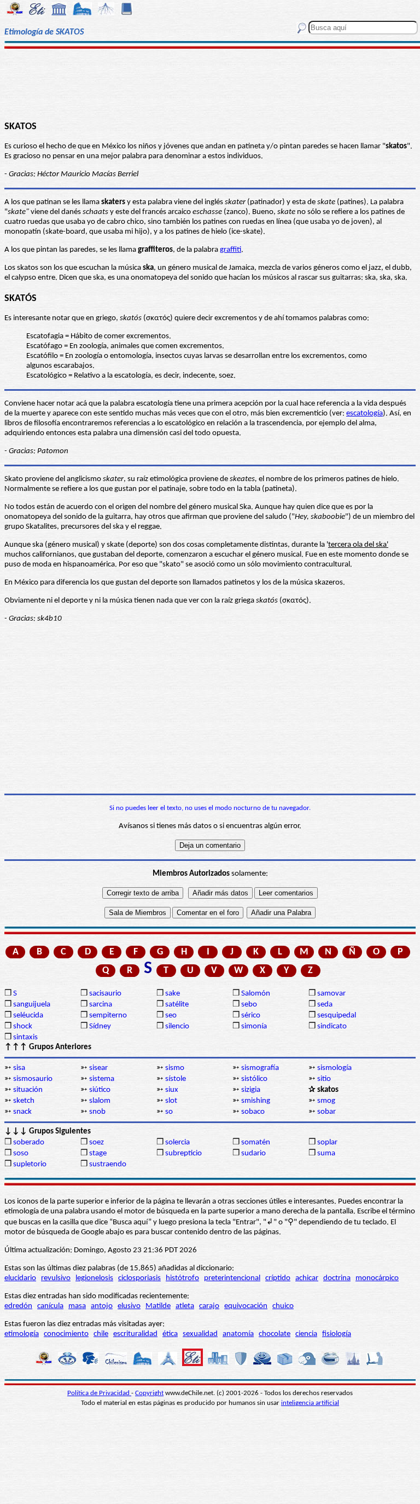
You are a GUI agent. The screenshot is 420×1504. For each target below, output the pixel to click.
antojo (102, 1306)
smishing (255, 1101)
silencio (177, 1026)
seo (171, 1015)
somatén (255, 1142)
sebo (249, 1004)
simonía (254, 1026)
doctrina (337, 1278)
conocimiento (66, 1334)
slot (171, 1101)
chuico (283, 1306)
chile (101, 1334)
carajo (209, 1306)
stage (98, 1153)
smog (326, 1101)
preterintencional (232, 1278)
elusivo (129, 1306)
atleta (185, 1306)
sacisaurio (105, 994)
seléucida (28, 1015)
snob (97, 1112)
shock (22, 1026)
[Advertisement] (210, 83)
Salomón (255, 994)
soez (96, 1142)
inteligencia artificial (310, 1403)
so (169, 1112)
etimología (21, 1334)
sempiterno (108, 1015)
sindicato (332, 1026)
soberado (28, 1142)
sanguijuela (31, 1004)
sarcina (100, 1004)
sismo (174, 1068)
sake (172, 994)
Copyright (149, 1393)
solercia (177, 1142)
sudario (253, 1153)
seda (324, 1004)
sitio (324, 1079)
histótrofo (182, 1278)
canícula (50, 1306)
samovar (331, 994)
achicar (306, 1278)
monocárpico (377, 1278)
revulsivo (56, 1278)
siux (171, 1090)
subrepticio (183, 1153)
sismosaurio (32, 1079)
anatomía (238, 1334)
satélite (177, 1004)
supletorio (29, 1164)
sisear (98, 1068)
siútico (99, 1090)
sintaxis (25, 1037)
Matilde (158, 1306)
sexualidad (200, 1334)
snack (22, 1112)
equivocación (245, 1306)
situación (28, 1090)
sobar (326, 1112)
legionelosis (94, 1278)
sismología (334, 1068)
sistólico (254, 1079)
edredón (18, 1306)
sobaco (253, 1112)
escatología (364, 413)
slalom (99, 1101)
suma (326, 1153)
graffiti (230, 250)
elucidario (20, 1278)
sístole (175, 1079)
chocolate (274, 1334)
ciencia (306, 1334)
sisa (19, 1068)
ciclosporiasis (139, 1278)
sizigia (250, 1090)
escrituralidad (135, 1334)
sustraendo (107, 1164)
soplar (327, 1142)
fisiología (336, 1334)
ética (170, 1334)
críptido (277, 1278)
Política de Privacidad (99, 1393)
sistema (101, 1079)
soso (20, 1153)
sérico (250, 1015)
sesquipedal (336, 1015)
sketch (23, 1101)
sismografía (260, 1068)
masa (77, 1306)
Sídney (100, 1026)
